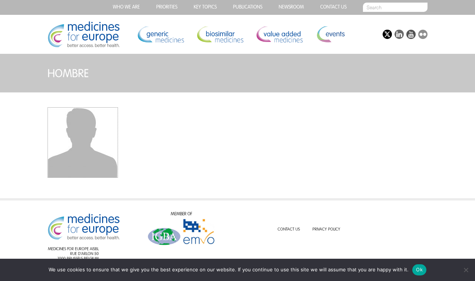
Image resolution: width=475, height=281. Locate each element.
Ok (419, 269)
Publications (247, 7)
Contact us (333, 7)
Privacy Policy (326, 230)
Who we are (126, 7)
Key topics (205, 7)
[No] (465, 270)
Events (330, 34)
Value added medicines (279, 34)
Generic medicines (160, 34)
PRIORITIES (166, 7)
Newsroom (291, 7)
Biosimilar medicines (220, 34)
